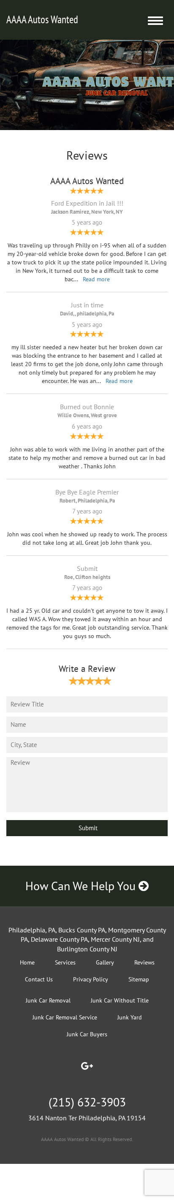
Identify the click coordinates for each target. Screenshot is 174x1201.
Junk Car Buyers (87, 1034)
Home (27, 962)
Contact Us (39, 979)
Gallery (105, 962)
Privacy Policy (90, 979)
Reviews (144, 962)
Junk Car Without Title (120, 1000)
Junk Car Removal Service (65, 1017)
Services (65, 962)
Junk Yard (129, 1017)
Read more (96, 279)
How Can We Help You (82, 886)
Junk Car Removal (48, 1000)
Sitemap (138, 979)
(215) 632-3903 (87, 1102)
